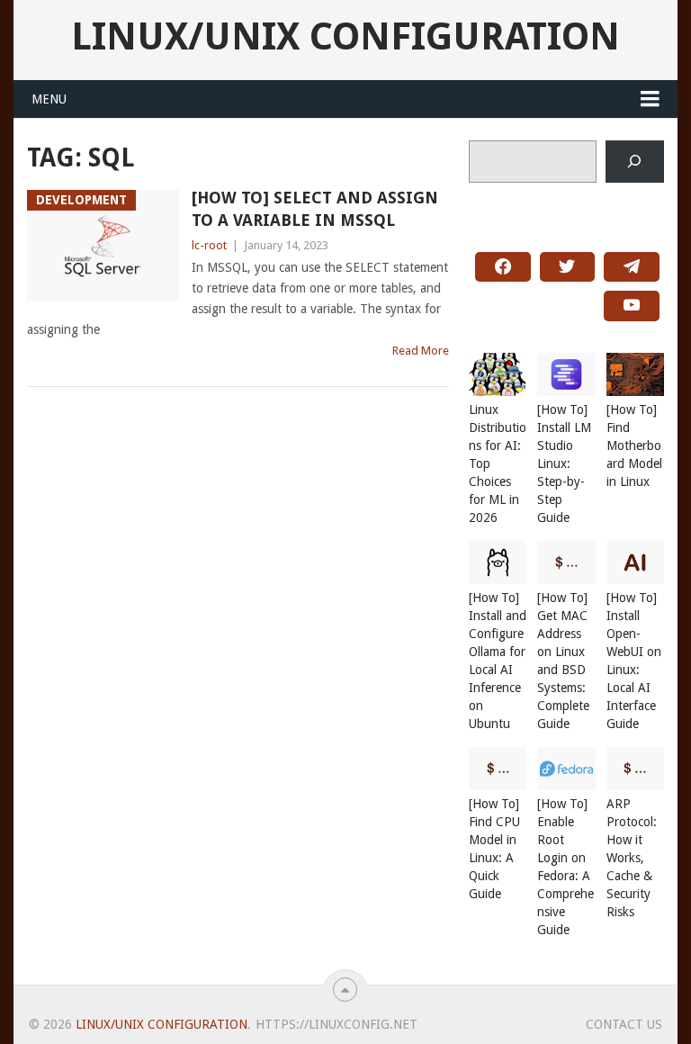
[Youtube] (631, 306)
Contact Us (624, 1024)
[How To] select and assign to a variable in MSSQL (315, 209)
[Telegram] (631, 267)
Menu (49, 99)
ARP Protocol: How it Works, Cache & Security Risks (631, 857)
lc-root (209, 245)
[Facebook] (503, 267)
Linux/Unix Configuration (345, 37)
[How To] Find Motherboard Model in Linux (634, 445)
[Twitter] (567, 267)
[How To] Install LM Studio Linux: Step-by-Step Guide (564, 463)
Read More (420, 350)
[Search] (635, 161)
